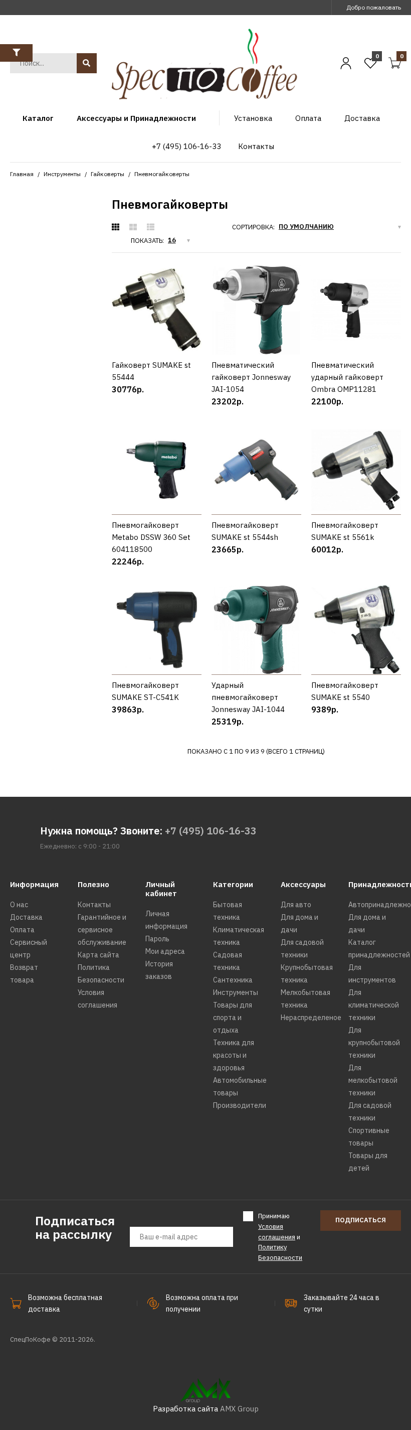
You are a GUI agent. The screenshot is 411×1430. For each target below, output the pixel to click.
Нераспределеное (311, 1017)
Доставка (26, 917)
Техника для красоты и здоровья (233, 1055)
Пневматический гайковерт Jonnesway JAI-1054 (251, 377)
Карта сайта (98, 954)
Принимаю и (280, 1237)
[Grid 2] (133, 227)
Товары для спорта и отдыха (232, 1017)
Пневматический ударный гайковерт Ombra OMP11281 (347, 377)
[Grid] (115, 227)
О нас (19, 904)
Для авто (296, 904)
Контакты (94, 904)
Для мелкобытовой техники (372, 1080)
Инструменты (62, 174)
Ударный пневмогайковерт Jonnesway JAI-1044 (248, 697)
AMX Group (239, 1408)
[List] (150, 227)
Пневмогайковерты (161, 174)
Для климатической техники (373, 1005)
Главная (22, 174)
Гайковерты (107, 174)
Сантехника (233, 979)
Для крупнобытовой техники (374, 1043)
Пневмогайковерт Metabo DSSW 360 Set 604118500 (151, 537)
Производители (239, 1105)
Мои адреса (165, 951)
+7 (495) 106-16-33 (211, 830)
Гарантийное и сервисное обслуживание (102, 930)
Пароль (157, 938)
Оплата (22, 929)
